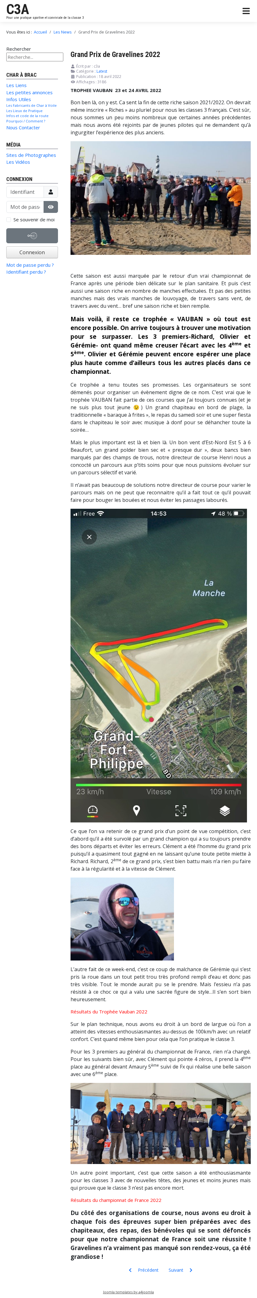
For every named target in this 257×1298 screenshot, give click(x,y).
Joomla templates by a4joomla (128, 1292)
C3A (17, 9)
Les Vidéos (18, 162)
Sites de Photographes (31, 155)
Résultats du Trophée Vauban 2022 (109, 1011)
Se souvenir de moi (34, 219)
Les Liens (16, 85)
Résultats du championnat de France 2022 (116, 1200)
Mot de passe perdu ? (30, 265)
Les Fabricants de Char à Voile (31, 105)
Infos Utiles (18, 99)
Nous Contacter (23, 127)
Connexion (32, 252)
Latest (102, 71)
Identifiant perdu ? (26, 272)
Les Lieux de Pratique (24, 110)
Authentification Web (32, 242)
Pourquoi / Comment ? (25, 121)
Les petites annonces (29, 92)
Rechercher (18, 49)
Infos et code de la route (27, 115)
